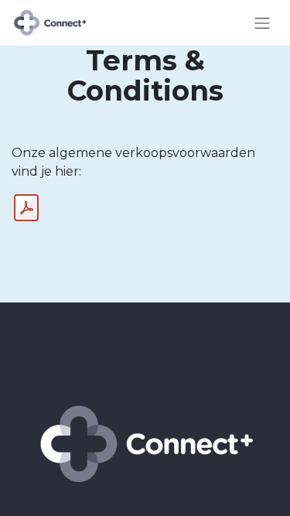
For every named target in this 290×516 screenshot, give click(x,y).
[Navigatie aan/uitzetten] (262, 22)
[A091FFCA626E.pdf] (26, 208)
